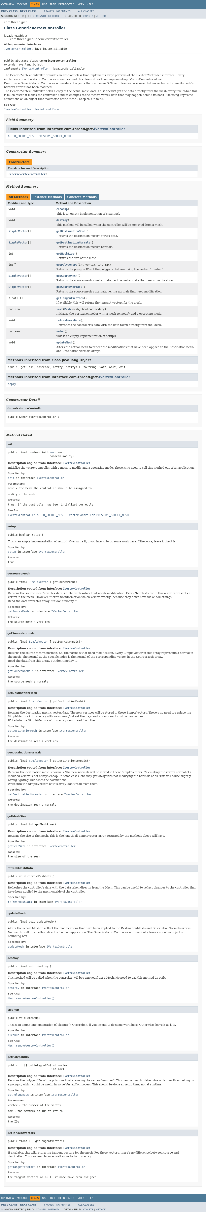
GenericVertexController (26, 174)
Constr (41, 16)
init (59, 309)
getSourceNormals (69, 286)
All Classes (86, 11)
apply (12, 384)
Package (22, 4)
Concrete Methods (82, 197)
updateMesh (64, 342)
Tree (53, 4)
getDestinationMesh (70, 231)
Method (53, 16)
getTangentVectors (70, 298)
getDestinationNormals (73, 242)
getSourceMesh (66, 275)
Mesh (67, 309)
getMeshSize (65, 253)
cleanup (62, 209)
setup (60, 331)
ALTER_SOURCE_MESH (21, 136)
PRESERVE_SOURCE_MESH (54, 136)
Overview (7, 4)
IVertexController (17, 48)
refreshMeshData (68, 320)
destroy (62, 220)
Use (44, 4)
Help (90, 4)
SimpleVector (18, 231)
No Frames (63, 11)
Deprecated (66, 4)
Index (80, 4)
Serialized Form (47, 109)
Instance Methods (47, 197)
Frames (49, 11)
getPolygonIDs (66, 264)
